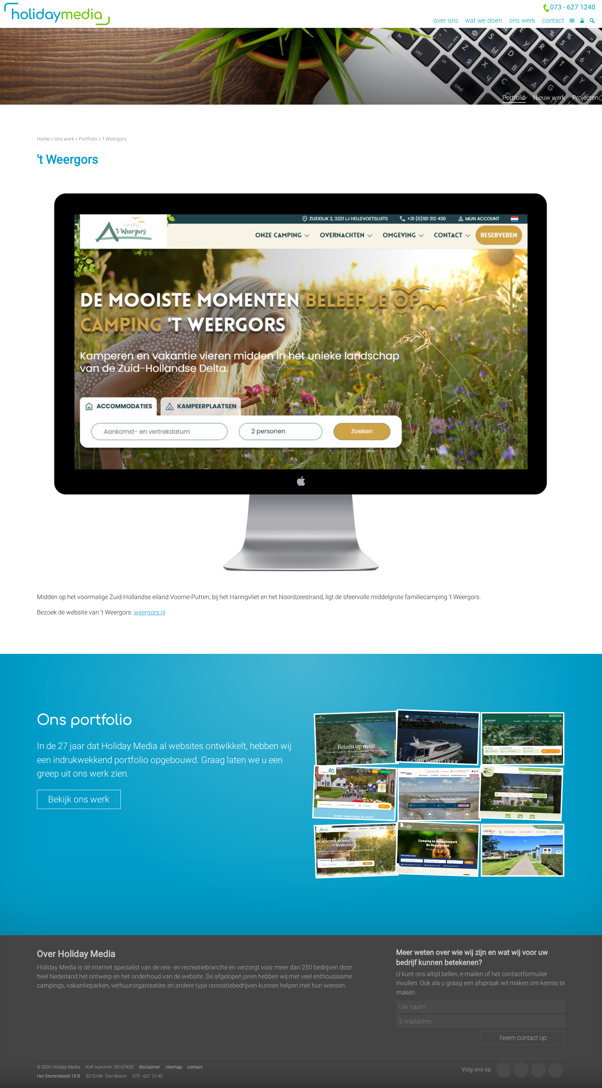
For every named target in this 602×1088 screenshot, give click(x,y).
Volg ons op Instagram (521, 1070)
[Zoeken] (592, 21)
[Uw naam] (480, 1006)
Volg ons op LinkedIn (503, 1070)
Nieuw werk (549, 97)
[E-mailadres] (480, 1021)
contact (194, 1067)
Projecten (585, 97)
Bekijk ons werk (78, 799)
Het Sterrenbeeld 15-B (58, 1076)
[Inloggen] (582, 21)
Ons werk (522, 20)
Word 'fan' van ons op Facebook (538, 1070)
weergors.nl (149, 612)
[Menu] (572, 21)
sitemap (173, 1067)
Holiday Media (87, 14)
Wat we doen (483, 20)
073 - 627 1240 (572, 7)
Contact (553, 20)
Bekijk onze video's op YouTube (555, 1070)
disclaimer (149, 1067)
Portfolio (514, 97)
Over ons (445, 20)
